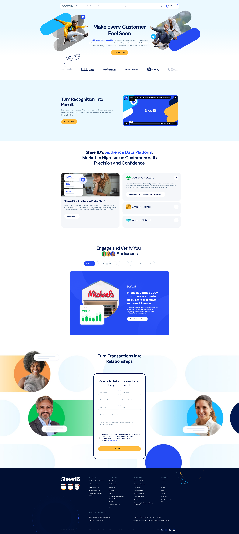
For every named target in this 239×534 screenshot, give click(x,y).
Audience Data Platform (96, 481)
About (163, 481)
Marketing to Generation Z (97, 520)
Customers (101, 6)
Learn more (72, 216)
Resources (113, 6)
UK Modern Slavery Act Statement (118, 530)
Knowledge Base (139, 496)
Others (111, 508)
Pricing (123, 6)
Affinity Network (94, 484)
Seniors (90, 264)
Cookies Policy (132, 530)
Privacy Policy (113, 440)
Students (101, 264)
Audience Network (94, 490)
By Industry (112, 481)
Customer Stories (139, 484)
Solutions (90, 6)
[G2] (162, 530)
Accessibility (156, 530)
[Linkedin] (174, 530)
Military (112, 264)
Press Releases (138, 490)
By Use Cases (113, 484)
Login (161, 6)
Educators (123, 264)
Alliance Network (94, 487)
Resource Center (139, 481)
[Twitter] (170, 530)
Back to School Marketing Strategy (100, 517)
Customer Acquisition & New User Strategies (147, 517)
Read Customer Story (137, 319)
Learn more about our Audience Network (145, 194)
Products (79, 6)
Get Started (172, 6)
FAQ (162, 490)
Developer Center (139, 493)
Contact (164, 496)
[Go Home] (67, 6)
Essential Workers (114, 504)
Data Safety (137, 500)
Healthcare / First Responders (142, 264)
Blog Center (137, 487)
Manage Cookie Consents (145, 530)
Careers (163, 484)
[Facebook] (166, 530)
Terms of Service (102, 530)
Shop (163, 493)
